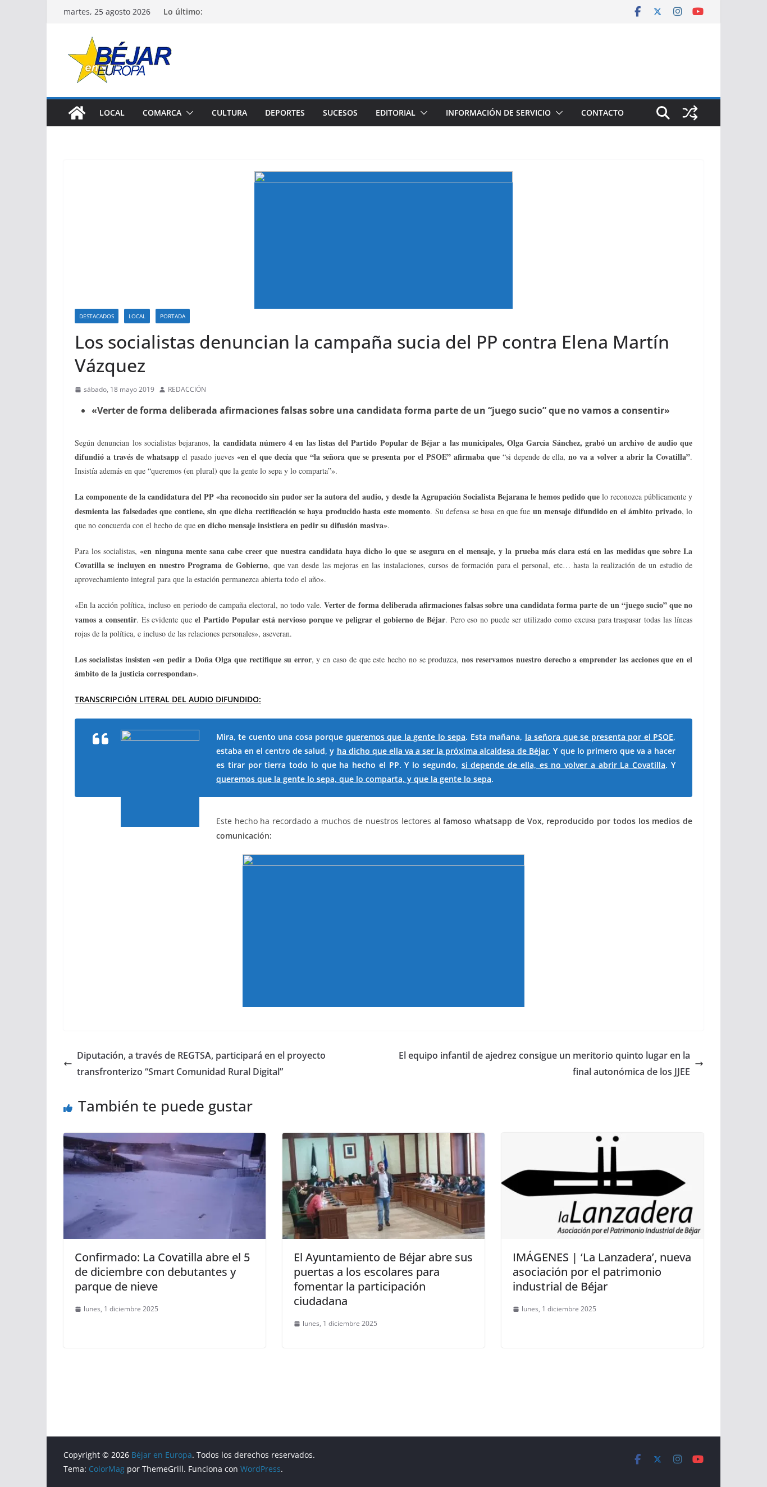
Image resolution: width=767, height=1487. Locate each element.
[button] (187, 113)
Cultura (229, 112)
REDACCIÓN (187, 389)
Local (112, 112)
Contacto (602, 112)
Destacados (96, 316)
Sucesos (340, 112)
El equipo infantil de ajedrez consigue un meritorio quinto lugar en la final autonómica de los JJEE (544, 1063)
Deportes (285, 112)
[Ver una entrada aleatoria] (690, 112)
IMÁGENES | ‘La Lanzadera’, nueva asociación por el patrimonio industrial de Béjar (602, 1272)
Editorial (396, 112)
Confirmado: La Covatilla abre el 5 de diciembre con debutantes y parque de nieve (162, 1272)
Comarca (162, 112)
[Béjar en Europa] (76, 112)
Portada (172, 316)
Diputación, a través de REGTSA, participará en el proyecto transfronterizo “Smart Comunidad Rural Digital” (201, 1063)
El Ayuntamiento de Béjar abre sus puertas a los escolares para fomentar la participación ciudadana (383, 1279)
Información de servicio (498, 112)
